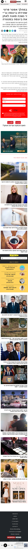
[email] (2, 31)
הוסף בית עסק (14, 262)
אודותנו (15, 516)
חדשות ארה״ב (15, 521)
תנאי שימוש (15, 519)
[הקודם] (1, 545)
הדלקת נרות (24, 4)
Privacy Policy (15, 116)
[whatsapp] (10, 31)
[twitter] (7, 31)
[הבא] (8, 545)
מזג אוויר (18, 4)
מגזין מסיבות (15, 524)
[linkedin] (5, 31)
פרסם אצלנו (15, 513)
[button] (3, 99)
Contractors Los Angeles (15, 531)
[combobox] (14, 258)
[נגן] (5, 545)
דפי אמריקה (15, 526)
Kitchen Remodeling (15, 529)
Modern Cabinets (15, 534)
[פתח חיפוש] (5, 1)
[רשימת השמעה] (12, 545)
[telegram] (12, 31)
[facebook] (15, 31)
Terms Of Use (19, 116)
